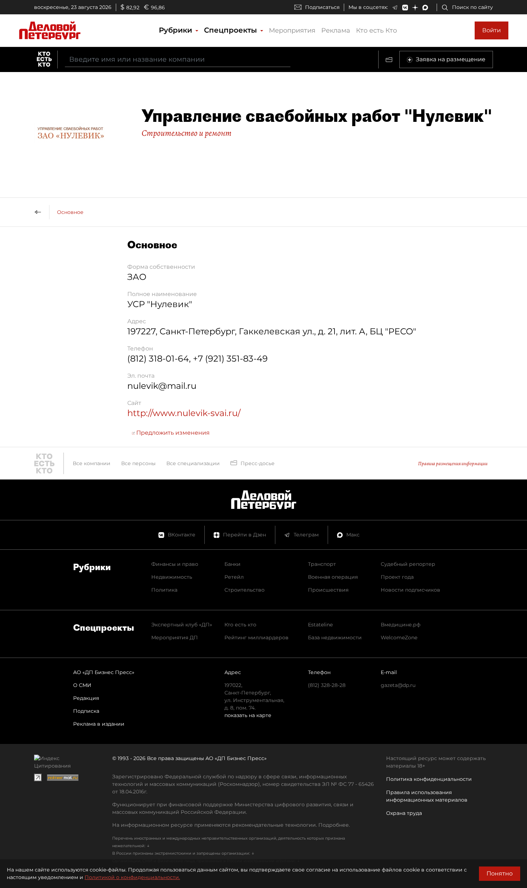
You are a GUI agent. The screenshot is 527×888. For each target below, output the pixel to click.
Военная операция (333, 577)
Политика (164, 590)
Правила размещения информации (453, 463)
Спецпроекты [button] (231, 30)
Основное (70, 212)
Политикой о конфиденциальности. (132, 877)
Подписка (86, 711)
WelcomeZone (399, 637)
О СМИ (82, 685)
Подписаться (322, 7)
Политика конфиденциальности (429, 779)
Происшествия (328, 590)
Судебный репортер (408, 564)
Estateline (320, 624)
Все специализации (193, 463)
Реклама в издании (98, 724)
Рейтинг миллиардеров (256, 637)
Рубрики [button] (176, 30)
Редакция (86, 698)
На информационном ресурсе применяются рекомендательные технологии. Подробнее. (231, 825)
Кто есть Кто (376, 30)
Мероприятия (292, 30)
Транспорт (322, 564)
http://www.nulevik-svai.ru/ (184, 413)
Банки (232, 564)
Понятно (499, 873)
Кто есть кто (240, 624)
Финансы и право (174, 564)
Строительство (244, 590)
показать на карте (247, 715)
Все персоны (138, 463)
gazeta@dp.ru (398, 685)
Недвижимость (171, 577)
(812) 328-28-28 (327, 685)
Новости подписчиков (410, 590)
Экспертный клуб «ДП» (181, 624)
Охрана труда (404, 813)
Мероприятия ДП (174, 637)
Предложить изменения (172, 432)
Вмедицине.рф (401, 624)
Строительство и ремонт (187, 133)
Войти (491, 30)
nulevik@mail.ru (161, 386)
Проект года (397, 577)
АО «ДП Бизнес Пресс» (103, 672)
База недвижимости (335, 637)
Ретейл (234, 577)
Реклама (335, 30)
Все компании (91, 463)
